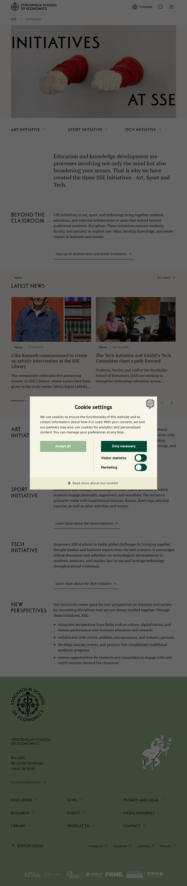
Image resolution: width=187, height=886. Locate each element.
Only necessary (124, 446)
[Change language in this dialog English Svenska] (149, 404)
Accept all (63, 446)
